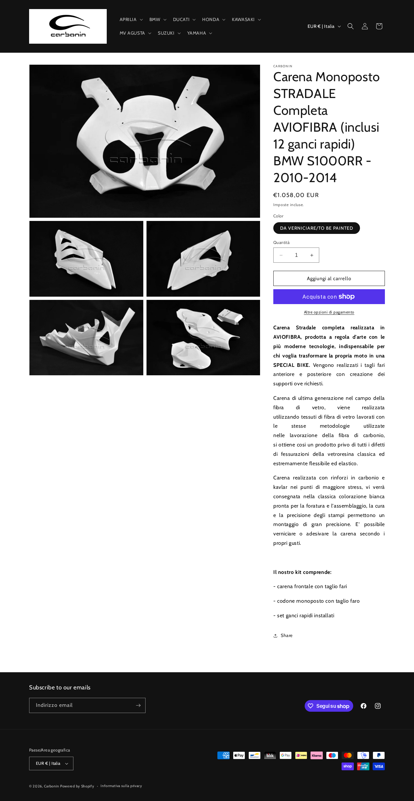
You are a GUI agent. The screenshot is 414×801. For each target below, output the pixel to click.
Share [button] (287, 635)
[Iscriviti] (138, 705)
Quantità (281, 242)
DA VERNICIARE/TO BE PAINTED (316, 228)
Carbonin (51, 786)
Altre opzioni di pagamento (329, 312)
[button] (131, 19)
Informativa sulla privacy (121, 786)
